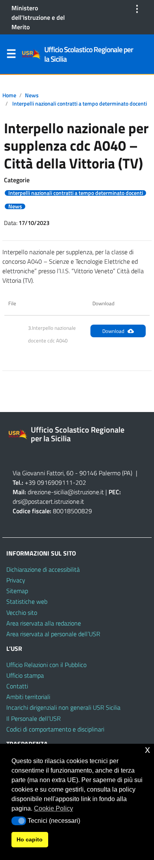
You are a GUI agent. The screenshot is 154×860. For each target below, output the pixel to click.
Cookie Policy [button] (53, 808)
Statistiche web (26, 601)
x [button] (147, 749)
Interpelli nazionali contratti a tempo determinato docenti (79, 103)
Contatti (17, 686)
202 (80, 482)
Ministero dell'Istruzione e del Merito (38, 17)
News (32, 95)
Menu (11, 55)
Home (9, 95)
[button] (18, 821)
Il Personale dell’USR (33, 718)
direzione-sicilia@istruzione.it (66, 492)
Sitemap (17, 590)
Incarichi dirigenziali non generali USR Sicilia (63, 707)
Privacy (15, 580)
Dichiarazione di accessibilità (43, 569)
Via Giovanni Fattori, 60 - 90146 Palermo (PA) (72, 473)
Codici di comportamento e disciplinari (55, 729)
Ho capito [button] (30, 839)
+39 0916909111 (49, 482)
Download (113, 331)
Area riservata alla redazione (43, 623)
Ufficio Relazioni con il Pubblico (46, 664)
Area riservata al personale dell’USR (53, 634)
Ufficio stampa (25, 675)
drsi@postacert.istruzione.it (48, 501)
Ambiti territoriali (28, 696)
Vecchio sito (21, 612)
